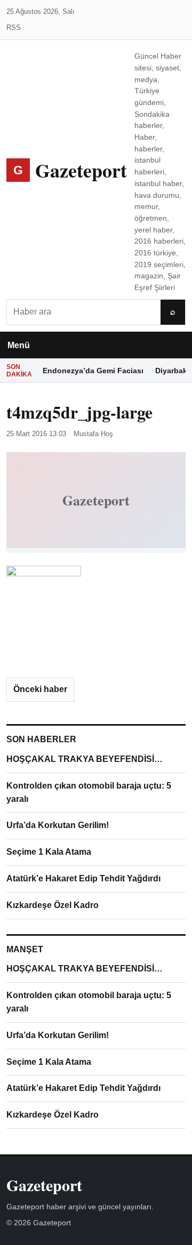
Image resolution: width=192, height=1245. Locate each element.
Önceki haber (40, 689)
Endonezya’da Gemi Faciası (93, 370)
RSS (13, 27)
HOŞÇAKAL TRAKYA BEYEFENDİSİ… (84, 759)
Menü (18, 345)
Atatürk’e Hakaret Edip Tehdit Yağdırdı (83, 878)
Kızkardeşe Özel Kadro (52, 905)
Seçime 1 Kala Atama (48, 851)
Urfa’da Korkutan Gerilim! (57, 825)
